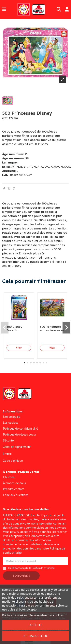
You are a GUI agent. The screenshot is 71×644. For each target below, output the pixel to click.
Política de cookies (14, 615)
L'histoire (9, 477)
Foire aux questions (15, 495)
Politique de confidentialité (20, 428)
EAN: (5, 175)
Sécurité (8, 440)
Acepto (36, 625)
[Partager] (4, 189)
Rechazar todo (36, 636)
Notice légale (11, 417)
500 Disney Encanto (14, 328)
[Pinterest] (14, 189)
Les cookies (10, 422)
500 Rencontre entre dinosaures (52, 328)
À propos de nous (14, 483)
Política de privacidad (43, 568)
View (19, 347)
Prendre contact (13, 489)
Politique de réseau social (19, 434)
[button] (24, 362)
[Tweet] (8, 189)
